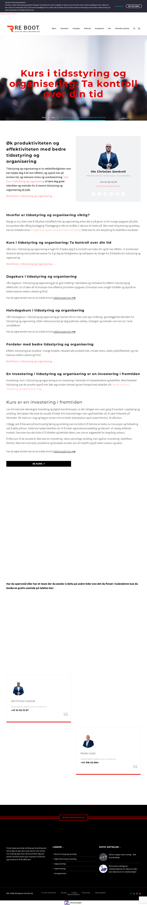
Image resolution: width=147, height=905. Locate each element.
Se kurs (39, 463)
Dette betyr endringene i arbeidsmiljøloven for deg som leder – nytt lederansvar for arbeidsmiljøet (123, 869)
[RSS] (123, 194)
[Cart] (140, 28)
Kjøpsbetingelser (73, 894)
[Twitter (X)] (99, 194)
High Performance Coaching (65, 859)
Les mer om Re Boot (48, 893)
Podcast (87, 28)
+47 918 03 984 (90, 762)
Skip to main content (8, 14)
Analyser (76, 28)
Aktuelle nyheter (122, 28)
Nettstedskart (100, 893)
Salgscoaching (60, 864)
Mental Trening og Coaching (65, 854)
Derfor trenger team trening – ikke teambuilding (122, 856)
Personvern (86, 893)
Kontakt (64, 893)
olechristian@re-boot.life (110, 186)
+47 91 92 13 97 (108, 182)
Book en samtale (73, 817)
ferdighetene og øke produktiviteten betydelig (55, 230)
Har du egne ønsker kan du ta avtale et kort (41, 298)
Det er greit (134, 6)
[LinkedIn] (105, 194)
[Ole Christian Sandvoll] (108, 169)
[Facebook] (93, 194)
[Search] (134, 28)
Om (109, 28)
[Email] (66, 714)
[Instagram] (111, 194)
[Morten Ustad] (108, 750)
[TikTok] (117, 194)
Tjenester (64, 28)
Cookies (74, 893)
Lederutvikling (60, 868)
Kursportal (99, 28)
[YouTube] (140, 893)
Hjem (54, 28)
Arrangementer (60, 873)
